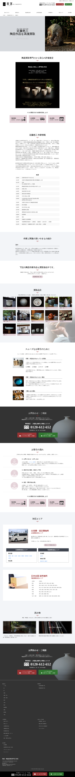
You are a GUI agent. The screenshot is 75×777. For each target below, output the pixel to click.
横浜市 (46, 561)
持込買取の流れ (6, 730)
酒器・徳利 (5, 697)
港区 (13, 555)
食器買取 (5, 707)
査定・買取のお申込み (7, 738)
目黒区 (9, 555)
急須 (4, 704)
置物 (4, 709)
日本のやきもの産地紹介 (43, 726)
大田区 (9, 558)
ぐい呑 (5, 685)
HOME (4, 15)
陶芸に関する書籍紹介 (43, 723)
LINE (34, 462)
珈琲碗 (5, 712)
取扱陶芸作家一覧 (10, 15)
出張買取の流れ (6, 726)
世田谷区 (26, 555)
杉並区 (30, 555)
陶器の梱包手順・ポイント (8, 733)
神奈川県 (42, 561)
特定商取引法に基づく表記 (8, 747)
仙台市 (41, 555)
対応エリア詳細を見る (50, 545)
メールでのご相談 (59, 4)
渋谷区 (19, 555)
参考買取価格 (39, 12)
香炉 (4, 700)
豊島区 (22, 555)
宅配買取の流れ (6, 728)
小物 (4, 714)
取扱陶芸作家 (28, 12)
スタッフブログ (41, 728)
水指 (4, 702)
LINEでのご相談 (68, 4)
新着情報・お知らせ (42, 721)
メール (30, 462)
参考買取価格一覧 (42, 685)
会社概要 (70, 12)
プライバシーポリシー (7, 749)
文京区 (15, 555)
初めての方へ (7, 12)
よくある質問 (6, 735)
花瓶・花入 (5, 695)
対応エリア (61, 12)
